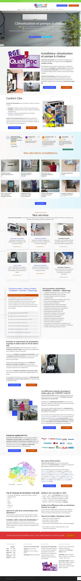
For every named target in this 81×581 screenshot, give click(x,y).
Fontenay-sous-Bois (68, 478)
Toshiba (43, 416)
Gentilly (54, 479)
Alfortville (55, 471)
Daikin (46, 416)
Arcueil (63, 471)
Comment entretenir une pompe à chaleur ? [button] (17, 295)
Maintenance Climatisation (40, 265)
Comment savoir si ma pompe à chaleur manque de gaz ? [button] (20, 332)
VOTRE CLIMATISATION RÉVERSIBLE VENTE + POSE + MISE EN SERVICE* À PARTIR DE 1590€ (40, 1)
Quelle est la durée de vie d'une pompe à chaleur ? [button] (19, 312)
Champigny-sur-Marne (58, 474)
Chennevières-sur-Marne (55, 476)
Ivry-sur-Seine (64, 479)
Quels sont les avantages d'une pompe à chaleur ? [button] (19, 322)
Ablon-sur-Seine (45, 471)
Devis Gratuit (70, 535)
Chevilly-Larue (69, 476)
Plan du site (11, 579)
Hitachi (9, 503)
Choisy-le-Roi (48, 478)
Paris (42, 71)
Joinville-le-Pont (45, 481)
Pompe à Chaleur (17, 265)
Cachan (47, 474)
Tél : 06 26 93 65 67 (47, 36)
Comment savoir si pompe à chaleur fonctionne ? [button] (18, 316)
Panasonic (45, 500)
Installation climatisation (40, 238)
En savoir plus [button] (16, 246)
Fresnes (47, 479)
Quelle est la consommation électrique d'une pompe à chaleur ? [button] (21, 319)
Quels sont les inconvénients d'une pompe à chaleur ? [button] (19, 325)
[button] (49, 87)
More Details (13, 164)
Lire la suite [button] (27, 146)
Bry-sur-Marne (68, 473)
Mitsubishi (51, 416)
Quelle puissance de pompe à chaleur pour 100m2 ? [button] (19, 329)
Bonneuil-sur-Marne (56, 473)
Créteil (57, 478)
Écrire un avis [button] (14, 146)
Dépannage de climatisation (17, 238)
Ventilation (10, 113)
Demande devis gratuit (35, 36)
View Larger (7, 164)
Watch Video (7, 184)
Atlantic (59, 416)
